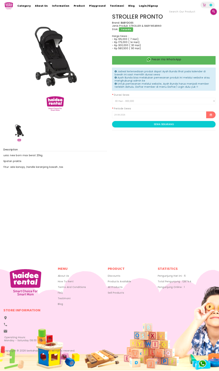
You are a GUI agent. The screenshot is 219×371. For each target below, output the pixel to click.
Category (24, 6)
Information (60, 6)
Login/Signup (148, 6)
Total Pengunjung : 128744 (174, 281)
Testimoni (117, 6)
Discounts (114, 275)
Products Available (119, 281)
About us (41, 6)
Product (79, 6)
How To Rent (66, 281)
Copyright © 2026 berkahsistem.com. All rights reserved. (39, 350)
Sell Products (116, 292)
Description (10, 149)
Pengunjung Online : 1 (171, 287)
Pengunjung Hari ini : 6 (172, 275)
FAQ (60, 292)
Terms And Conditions (72, 287)
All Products (115, 287)
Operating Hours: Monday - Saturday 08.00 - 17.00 (25, 339)
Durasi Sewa (121, 94)
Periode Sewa (122, 108)
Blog (131, 6)
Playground (97, 6)
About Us (63, 275)
